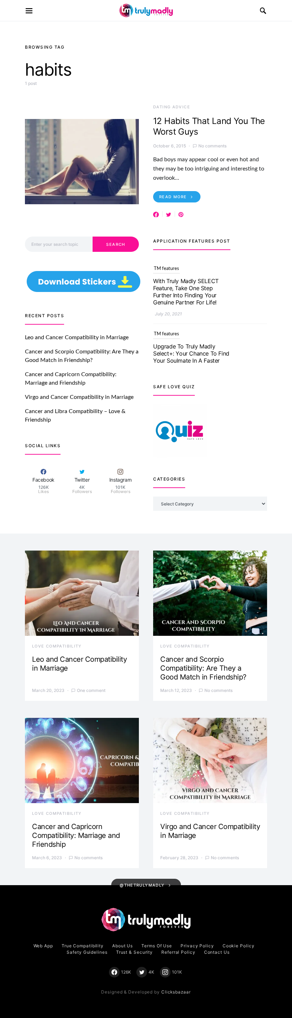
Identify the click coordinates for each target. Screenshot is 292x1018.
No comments (212, 145)
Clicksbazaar (176, 992)
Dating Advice (171, 106)
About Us (122, 945)
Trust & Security (134, 952)
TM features (166, 268)
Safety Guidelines (87, 952)
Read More (173, 196)
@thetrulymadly (142, 885)
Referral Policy (178, 952)
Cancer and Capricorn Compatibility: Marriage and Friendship (76, 835)
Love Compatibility (57, 646)
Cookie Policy (239, 945)
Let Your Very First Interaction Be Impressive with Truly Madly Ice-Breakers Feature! (191, 357)
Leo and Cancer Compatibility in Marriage (77, 337)
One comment (91, 690)
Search (115, 244)
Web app (43, 945)
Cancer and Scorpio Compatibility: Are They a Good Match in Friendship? (203, 668)
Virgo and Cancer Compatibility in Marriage (79, 397)
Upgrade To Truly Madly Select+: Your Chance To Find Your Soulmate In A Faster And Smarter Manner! (191, 291)
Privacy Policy (197, 945)
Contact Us (217, 952)
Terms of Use (156, 945)
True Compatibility (83, 945)
